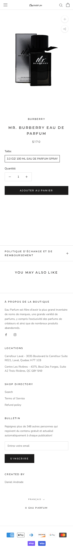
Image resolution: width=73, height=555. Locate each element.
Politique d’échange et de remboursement (29, 253)
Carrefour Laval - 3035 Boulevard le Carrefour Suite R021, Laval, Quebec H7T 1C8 (36, 358)
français (34, 499)
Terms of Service (15, 398)
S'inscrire (19, 458)
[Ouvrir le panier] (67, 5)
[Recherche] (61, 5)
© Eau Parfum (36, 507)
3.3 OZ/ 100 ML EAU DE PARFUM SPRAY (32, 159)
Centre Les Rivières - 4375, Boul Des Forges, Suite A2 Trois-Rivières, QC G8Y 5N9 (35, 369)
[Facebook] (6, 334)
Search (9, 392)
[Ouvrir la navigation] (5, 5)
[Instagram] (15, 334)
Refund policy (13, 405)
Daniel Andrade (14, 482)
